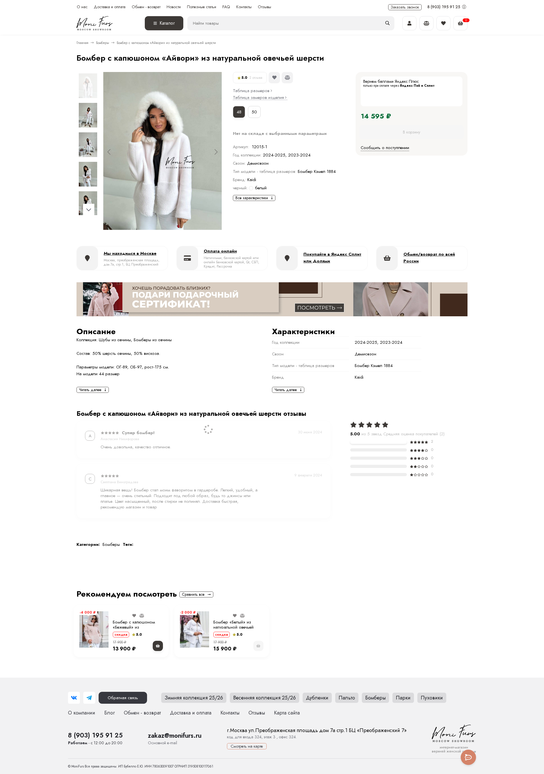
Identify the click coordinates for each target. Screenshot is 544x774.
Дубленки (317, 697)
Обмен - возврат (146, 7)
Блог (109, 712)
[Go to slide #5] (88, 203)
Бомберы (102, 42)
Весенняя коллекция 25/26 (264, 697)
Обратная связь (123, 698)
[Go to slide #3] (88, 144)
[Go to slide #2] (88, 115)
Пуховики (432, 697)
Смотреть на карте (247, 746)
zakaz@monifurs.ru (174, 735)
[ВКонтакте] (74, 698)
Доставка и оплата (110, 7)
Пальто (347, 697)
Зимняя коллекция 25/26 (194, 697)
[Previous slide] (109, 152)
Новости (174, 7)
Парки (403, 697)
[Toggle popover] (468, 757)
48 (239, 112)
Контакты (244, 7)
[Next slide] (216, 152)
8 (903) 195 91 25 (444, 7)
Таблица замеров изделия (258, 97)
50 (254, 112)
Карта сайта (287, 712)
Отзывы (264, 7)
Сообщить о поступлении (385, 148)
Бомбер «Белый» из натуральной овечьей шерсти (233, 627)
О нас (82, 7)
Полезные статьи (201, 7)
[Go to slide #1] (88, 85)
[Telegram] (89, 698)
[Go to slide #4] (88, 174)
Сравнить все (194, 594)
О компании (81, 712)
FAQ (226, 7)
